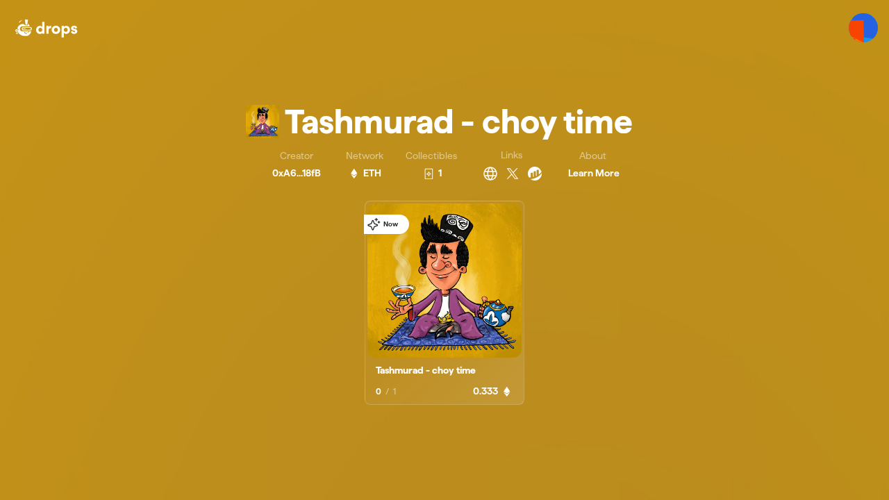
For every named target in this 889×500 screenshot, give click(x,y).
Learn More (594, 172)
